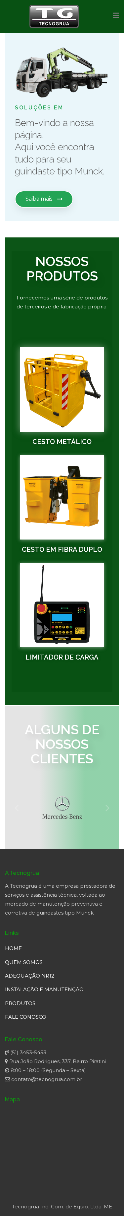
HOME (13, 948)
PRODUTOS (20, 1003)
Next (107, 807)
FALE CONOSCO (25, 1017)
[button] (44, 199)
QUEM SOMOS (24, 962)
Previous (16, 807)
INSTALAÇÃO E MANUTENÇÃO (44, 989)
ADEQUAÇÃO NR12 (29, 976)
